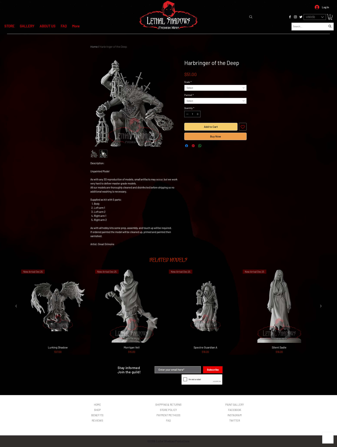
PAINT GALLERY (234, 404)
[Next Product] (321, 306)
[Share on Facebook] (186, 146)
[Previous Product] (16, 306)
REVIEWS (97, 420)
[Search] (251, 17)
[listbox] (315, 17)
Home (94, 46)
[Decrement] (187, 114)
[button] (315, 17)
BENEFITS (97, 415)
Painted (189, 95)
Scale (187, 82)
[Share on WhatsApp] (200, 146)
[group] (168, 316)
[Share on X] (206, 146)
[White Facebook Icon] (290, 17)
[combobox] (312, 26)
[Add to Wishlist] (243, 127)
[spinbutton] (192, 114)
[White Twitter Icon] (301, 17)
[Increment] (198, 114)
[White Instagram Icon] (295, 17)
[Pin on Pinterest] (193, 146)
